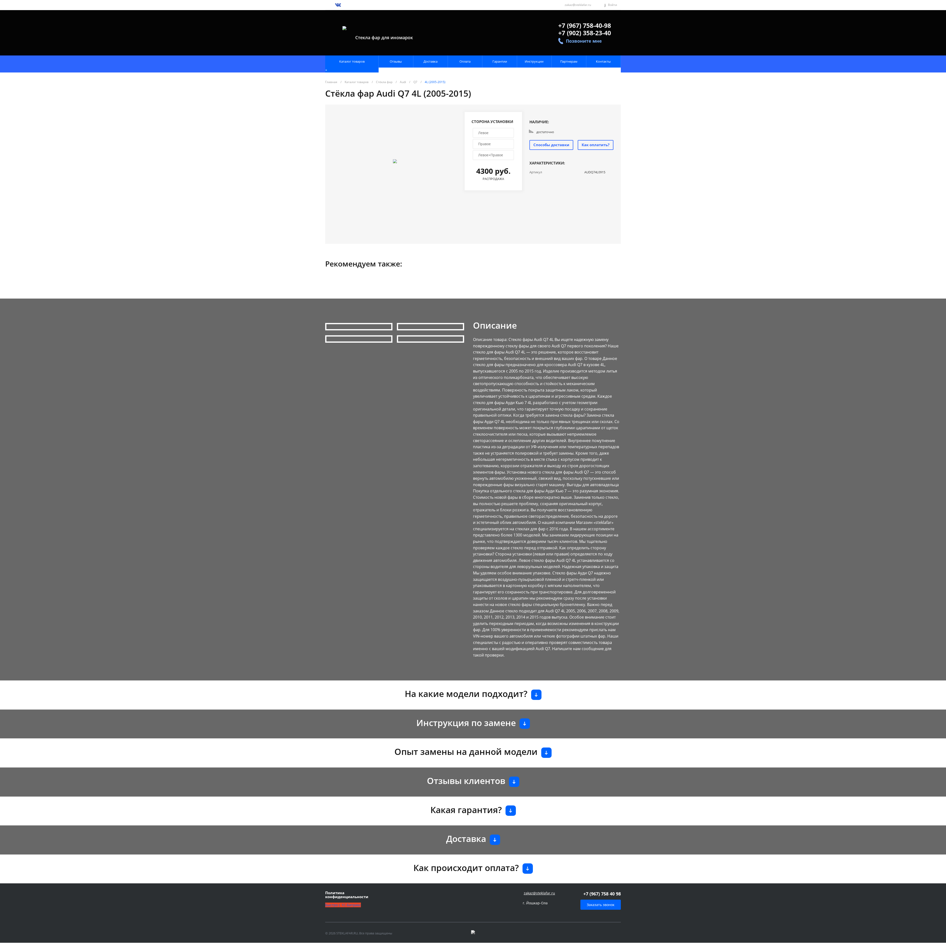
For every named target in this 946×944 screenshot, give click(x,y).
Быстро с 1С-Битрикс (343, 905)
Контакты (603, 61)
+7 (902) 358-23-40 (584, 32)
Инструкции (534, 61)
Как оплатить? (595, 144)
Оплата (465, 61)
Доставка (430, 61)
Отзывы (396, 61)
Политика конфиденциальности (346, 895)
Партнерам (568, 61)
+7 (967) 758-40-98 (584, 25)
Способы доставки (551, 144)
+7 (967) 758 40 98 (602, 894)
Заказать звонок (600, 904)
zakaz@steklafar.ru (578, 5)
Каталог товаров (352, 61)
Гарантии (499, 61)
